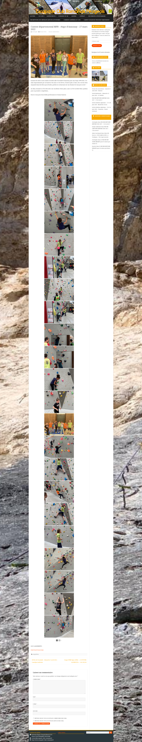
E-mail (35, 704)
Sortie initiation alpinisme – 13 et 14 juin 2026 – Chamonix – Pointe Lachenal (101, 109)
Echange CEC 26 (63, 16)
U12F (35, 650)
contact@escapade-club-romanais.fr (42, 738)
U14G (41, 650)
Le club (41, 16)
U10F (32, 650)
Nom (34, 696)
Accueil (32, 16)
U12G (38, 650)
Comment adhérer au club (72, 19)
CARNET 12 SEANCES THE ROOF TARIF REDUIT (96, 19)
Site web (35, 711)
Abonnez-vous (97, 45)
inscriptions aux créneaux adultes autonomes (45, 19)
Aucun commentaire (54, 31)
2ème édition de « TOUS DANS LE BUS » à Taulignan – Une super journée (100, 135)
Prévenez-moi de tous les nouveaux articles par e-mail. (49, 720)
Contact (82, 16)
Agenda (73, 16)
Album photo (51, 16)
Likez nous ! (62, 732)
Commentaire (37, 679)
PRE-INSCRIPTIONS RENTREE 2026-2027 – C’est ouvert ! (100, 128)
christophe (35, 31)
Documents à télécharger (96, 16)
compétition (36, 654)
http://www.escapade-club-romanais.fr (43, 740)
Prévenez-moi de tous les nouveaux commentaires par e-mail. (51, 718)
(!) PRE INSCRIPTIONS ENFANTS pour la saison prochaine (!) (101, 141)
